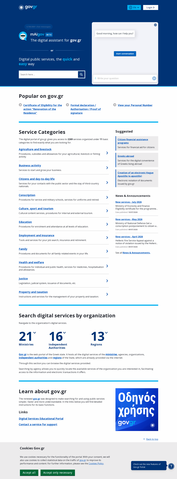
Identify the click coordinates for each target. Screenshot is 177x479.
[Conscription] (107, 197)
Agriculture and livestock (35, 149)
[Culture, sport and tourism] (107, 210)
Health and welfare (31, 262)
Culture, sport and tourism (36, 208)
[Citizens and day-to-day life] (107, 182)
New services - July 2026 (128, 202)
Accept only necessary (57, 472)
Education (25, 222)
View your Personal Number (135, 105)
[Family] (107, 251)
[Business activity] (107, 167)
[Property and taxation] (107, 294)
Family (23, 249)
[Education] (107, 224)
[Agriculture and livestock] (107, 153)
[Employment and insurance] (107, 237)
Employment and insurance (36, 235)
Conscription (27, 195)
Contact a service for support (38, 424)
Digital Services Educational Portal (41, 418)
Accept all (29, 472)
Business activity (30, 165)
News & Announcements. (136, 252)
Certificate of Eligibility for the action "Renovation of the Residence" (42, 109)
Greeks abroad (126, 156)
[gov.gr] (28, 7)
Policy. (100, 463)
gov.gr (83, 460)
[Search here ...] (81, 74)
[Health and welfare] (107, 266)
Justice (23, 278)
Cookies (93, 463)
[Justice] (107, 280)
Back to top (152, 439)
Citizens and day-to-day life (37, 179)
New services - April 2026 (129, 236)
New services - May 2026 (128, 219)
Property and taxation (33, 292)
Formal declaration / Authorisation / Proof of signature (86, 109)
